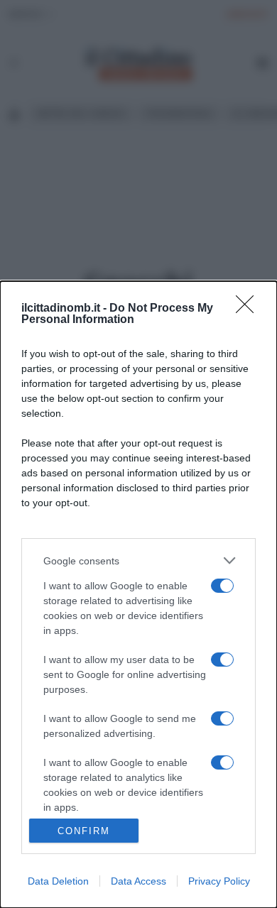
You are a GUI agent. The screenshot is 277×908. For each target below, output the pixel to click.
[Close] (249, 308)
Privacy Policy (219, 881)
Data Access (138, 881)
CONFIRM (84, 831)
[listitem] (138, 560)
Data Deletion (58, 881)
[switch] (222, 586)
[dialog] (138, 594)
